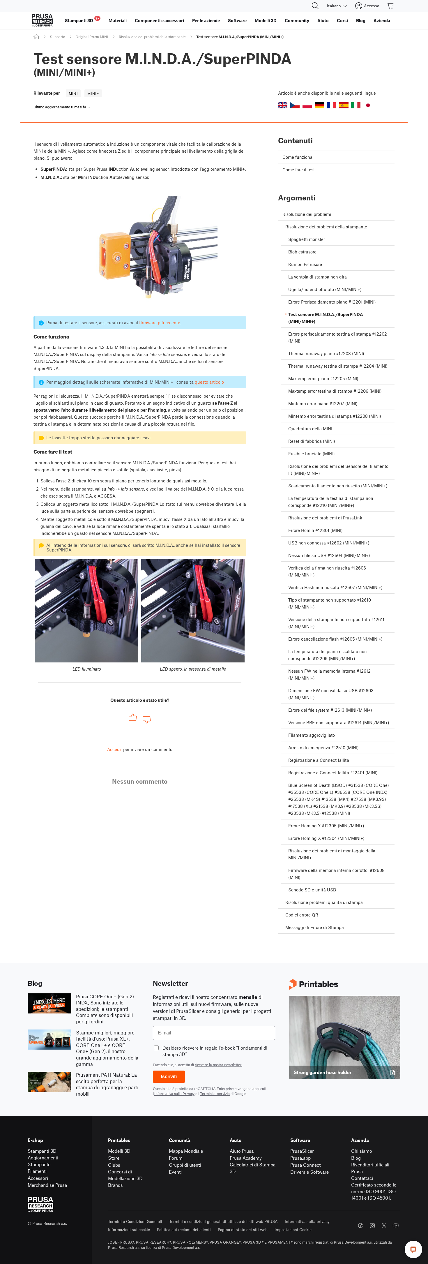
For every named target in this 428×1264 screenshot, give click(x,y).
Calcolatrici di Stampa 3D (252, 1168)
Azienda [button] (382, 20)
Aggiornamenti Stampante (43, 1161)
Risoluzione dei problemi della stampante (152, 36)
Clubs (114, 1165)
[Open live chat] (413, 1249)
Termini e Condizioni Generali (135, 1221)
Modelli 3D (119, 1151)
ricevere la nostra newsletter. (218, 1064)
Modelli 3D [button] (266, 20)
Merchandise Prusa (47, 1185)
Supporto (57, 36)
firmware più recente (159, 322)
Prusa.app (300, 1158)
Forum (176, 1158)
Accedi (114, 749)
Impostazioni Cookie (293, 1229)
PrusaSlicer (302, 1151)
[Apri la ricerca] (315, 6)
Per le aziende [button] (206, 20)
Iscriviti (169, 1076)
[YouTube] (395, 1225)
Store (113, 1158)
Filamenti (37, 1171)
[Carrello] (391, 6)
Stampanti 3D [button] (82, 19)
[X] (384, 1225)
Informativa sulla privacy (307, 1221)
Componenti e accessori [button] (159, 20)
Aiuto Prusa (242, 1151)
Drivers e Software (309, 1172)
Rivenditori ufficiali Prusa (370, 1168)
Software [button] (237, 20)
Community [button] (297, 20)
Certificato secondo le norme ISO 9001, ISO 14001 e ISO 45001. (373, 1191)
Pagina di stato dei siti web (243, 1229)
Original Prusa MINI (91, 36)
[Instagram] (372, 1225)
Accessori (38, 1178)
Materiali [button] (118, 20)
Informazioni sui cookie (129, 1229)
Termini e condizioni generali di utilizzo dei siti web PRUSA (223, 1221)
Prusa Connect (305, 1165)
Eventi (175, 1172)
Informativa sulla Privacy (174, 1093)
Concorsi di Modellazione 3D (125, 1175)
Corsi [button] (342, 20)
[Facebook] (360, 1225)
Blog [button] (360, 20)
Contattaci (362, 1178)
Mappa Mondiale (186, 1151)
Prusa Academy (246, 1158)
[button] (282, 105)
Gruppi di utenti (185, 1165)
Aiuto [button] (323, 20)
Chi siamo (361, 1151)
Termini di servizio (215, 1093)
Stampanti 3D (42, 1151)
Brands (115, 1185)
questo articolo (209, 382)
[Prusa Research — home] (42, 20)
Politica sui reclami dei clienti (184, 1229)
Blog (356, 1158)
